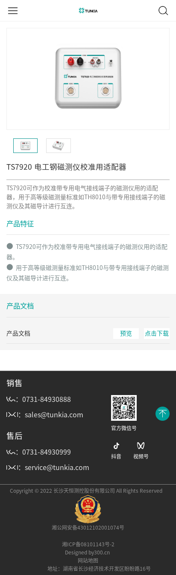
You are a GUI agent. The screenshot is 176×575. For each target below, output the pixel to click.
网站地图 (88, 560)
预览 (126, 333)
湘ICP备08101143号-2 (88, 544)
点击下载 (157, 333)
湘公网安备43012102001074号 (88, 527)
